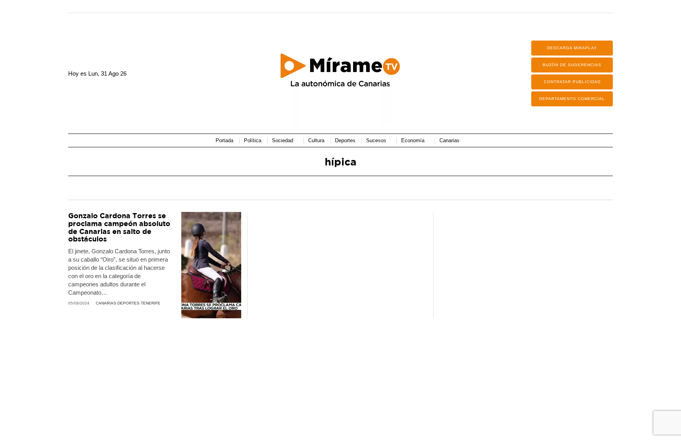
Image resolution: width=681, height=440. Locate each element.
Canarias (106, 303)
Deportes (128, 303)
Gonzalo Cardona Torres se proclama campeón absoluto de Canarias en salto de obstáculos (119, 227)
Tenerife (150, 303)
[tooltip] (514, 6)
